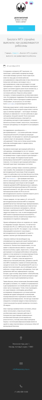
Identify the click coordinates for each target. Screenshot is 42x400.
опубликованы (11, 104)
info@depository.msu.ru (21, 369)
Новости (15, 53)
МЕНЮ (21, 28)
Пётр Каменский (11, 178)
